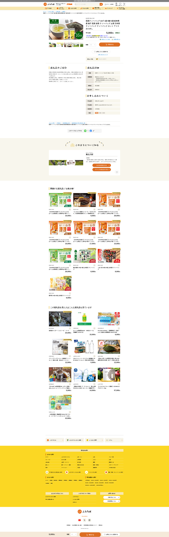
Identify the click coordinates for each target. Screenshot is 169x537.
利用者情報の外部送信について (90, 525)
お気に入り (120, 5)
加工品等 (79, 462)
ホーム (44, 11)
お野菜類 (79, 459)
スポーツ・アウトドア (113, 464)
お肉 (94, 456)
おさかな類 (63, 459)
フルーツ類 (111, 456)
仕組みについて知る (105, 39)
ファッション (64, 467)
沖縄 (51, 483)
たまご (94, 459)
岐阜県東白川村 (66, 123)
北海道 (51, 480)
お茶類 (63, 11)
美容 (46, 467)
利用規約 (68, 525)
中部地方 (59, 123)
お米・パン (79, 456)
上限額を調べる (116, 39)
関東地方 (60, 480)
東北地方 (55, 480)
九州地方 (47, 483)
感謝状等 (95, 467)
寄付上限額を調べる (50, 499)
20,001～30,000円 (104, 480)
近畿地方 (70, 480)
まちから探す (52, 123)
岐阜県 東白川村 (90, 18)
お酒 (110, 459)
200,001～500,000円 (109, 482)
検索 (101, 4)
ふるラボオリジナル (65, 456)
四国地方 (80, 480)
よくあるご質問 (76, 499)
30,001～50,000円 (113, 480)
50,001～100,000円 (89, 482)
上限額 (116, 5)
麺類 (94, 462)
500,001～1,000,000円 (90, 485)
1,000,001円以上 (99, 485)
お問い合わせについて (103, 54)
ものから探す (51, 11)
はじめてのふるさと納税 (51, 496)
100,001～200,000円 (99, 482)
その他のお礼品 (112, 467)
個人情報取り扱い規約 (77, 525)
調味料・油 (111, 462)
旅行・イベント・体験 (66, 464)
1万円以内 (87, 480)
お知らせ (75, 502)
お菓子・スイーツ (65, 462)
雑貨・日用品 (96, 464)
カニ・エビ (48, 459)
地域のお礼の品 (80, 464)
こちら (107, 37)
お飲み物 (58, 11)
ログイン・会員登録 (109, 4)
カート (124, 5)
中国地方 (75, 480)
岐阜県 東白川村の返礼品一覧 (78, 123)
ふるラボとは (75, 496)
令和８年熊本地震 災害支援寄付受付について (84, 1)
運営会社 (100, 525)
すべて (47, 456)
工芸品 (78, 467)
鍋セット (47, 464)
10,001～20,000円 (95, 480)
